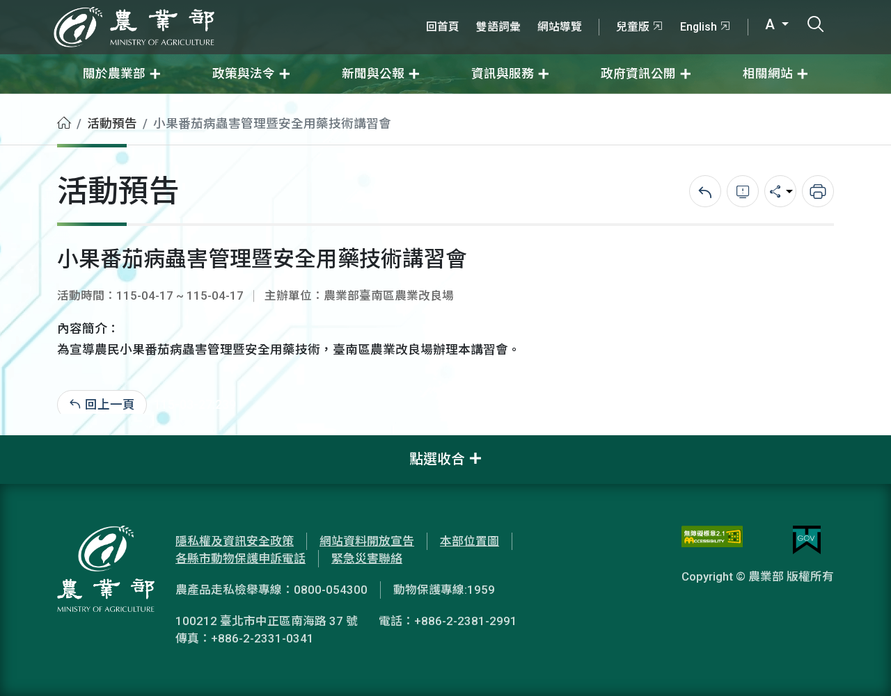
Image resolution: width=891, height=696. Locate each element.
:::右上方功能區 (455, 8)
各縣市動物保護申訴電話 (240, 558)
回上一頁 (110, 405)
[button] (859, 664)
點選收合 (437, 459)
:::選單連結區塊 (176, 8)
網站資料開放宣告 (367, 541)
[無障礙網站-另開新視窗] (712, 540)
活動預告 (112, 124)
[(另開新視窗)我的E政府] (807, 540)
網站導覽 (559, 26)
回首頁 (442, 26)
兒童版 (632, 26)
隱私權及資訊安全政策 (234, 541)
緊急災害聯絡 (366, 558)
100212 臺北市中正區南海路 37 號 (266, 621)
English (698, 26)
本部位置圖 (469, 541)
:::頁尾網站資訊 (42, 444)
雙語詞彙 (498, 26)
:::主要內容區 (35, 103)
